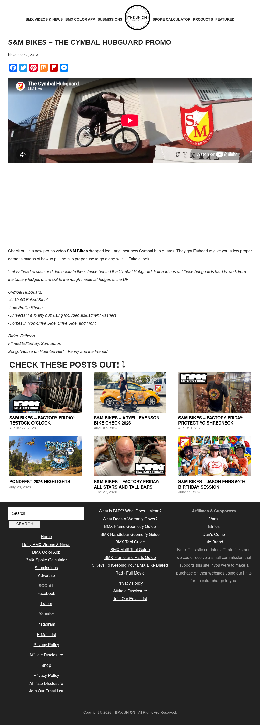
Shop (46, 665)
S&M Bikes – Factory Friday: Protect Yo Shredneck (211, 420)
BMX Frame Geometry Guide (130, 526)
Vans (213, 519)
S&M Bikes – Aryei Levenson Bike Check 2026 (126, 420)
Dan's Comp (214, 534)
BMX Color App (46, 552)
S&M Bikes (77, 251)
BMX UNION (125, 712)
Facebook (46, 593)
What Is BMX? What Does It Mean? (130, 511)
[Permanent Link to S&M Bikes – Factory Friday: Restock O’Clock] (45, 392)
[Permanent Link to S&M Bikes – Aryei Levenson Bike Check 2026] (130, 392)
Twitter (46, 603)
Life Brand (214, 542)
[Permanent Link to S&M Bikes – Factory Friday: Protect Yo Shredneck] (214, 392)
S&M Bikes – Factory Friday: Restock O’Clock (42, 420)
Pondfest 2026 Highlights (39, 481)
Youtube (46, 614)
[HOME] (137, 17)
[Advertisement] (130, 206)
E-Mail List (46, 634)
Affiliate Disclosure (46, 655)
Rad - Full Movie (130, 573)
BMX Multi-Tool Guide (130, 549)
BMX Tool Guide (130, 542)
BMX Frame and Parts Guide (130, 557)
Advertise (46, 575)
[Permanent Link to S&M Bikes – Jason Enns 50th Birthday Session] (214, 456)
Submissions (46, 567)
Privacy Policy (46, 644)
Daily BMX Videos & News (46, 544)
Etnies (214, 526)
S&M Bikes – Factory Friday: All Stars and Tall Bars (126, 484)
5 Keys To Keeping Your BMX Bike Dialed (130, 565)
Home (46, 536)
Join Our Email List (46, 691)
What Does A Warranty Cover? (130, 519)
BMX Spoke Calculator (46, 560)
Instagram (46, 624)
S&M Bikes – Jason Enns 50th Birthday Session (211, 484)
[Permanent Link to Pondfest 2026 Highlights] (45, 456)
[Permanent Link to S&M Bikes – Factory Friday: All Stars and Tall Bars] (130, 456)
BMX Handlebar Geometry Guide (130, 534)
